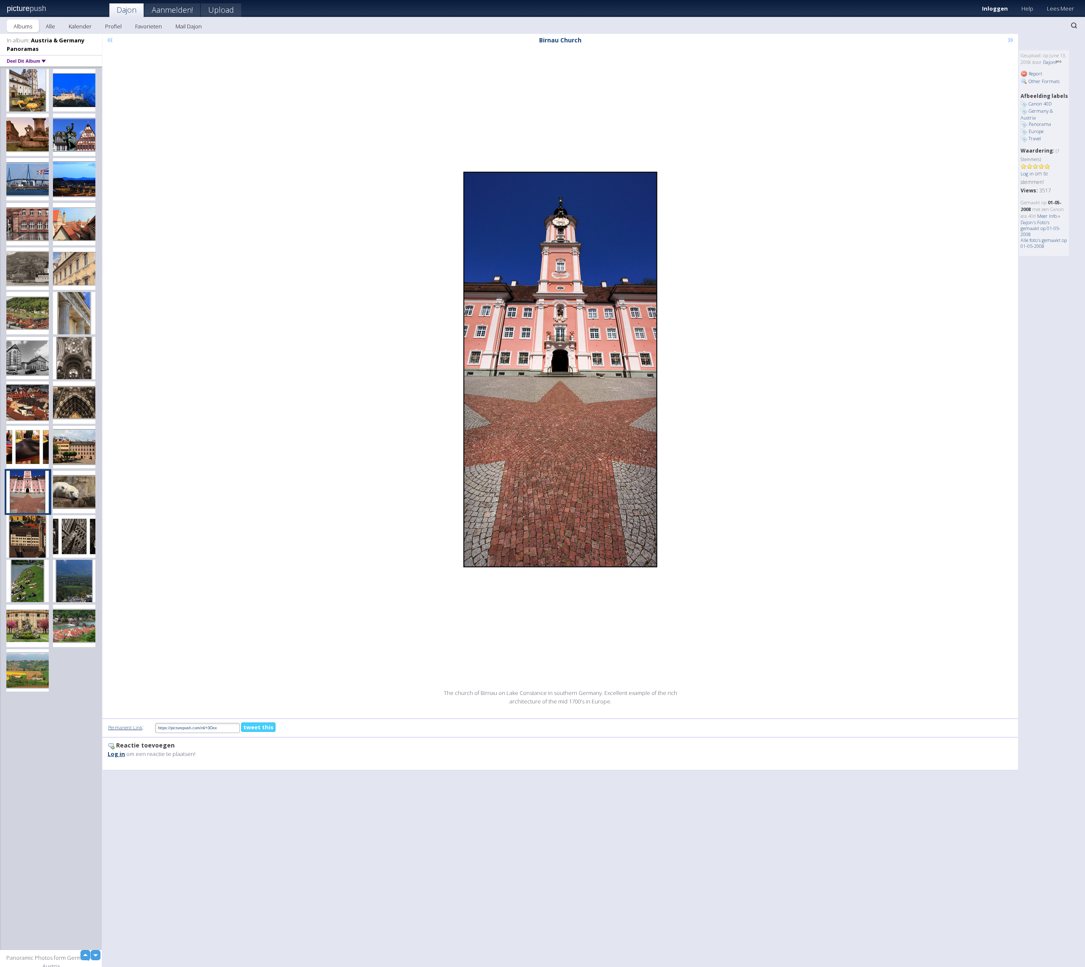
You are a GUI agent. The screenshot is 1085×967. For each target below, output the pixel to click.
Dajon (126, 10)
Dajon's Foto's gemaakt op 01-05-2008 (1040, 228)
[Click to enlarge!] (560, 369)
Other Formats (1043, 81)
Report (1034, 73)
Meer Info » (1048, 216)
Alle (50, 26)
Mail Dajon (188, 26)
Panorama (1040, 124)
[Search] (1074, 25)
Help (1027, 8)
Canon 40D (1040, 103)
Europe (1036, 131)
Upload (221, 10)
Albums (23, 26)
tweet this (258, 727)
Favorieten (148, 26)
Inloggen (995, 8)
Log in (1027, 173)
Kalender (80, 26)
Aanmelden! (172, 10)
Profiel (113, 26)
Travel (1035, 138)
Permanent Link (125, 727)
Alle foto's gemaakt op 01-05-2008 (1044, 243)
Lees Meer (1060, 8)
